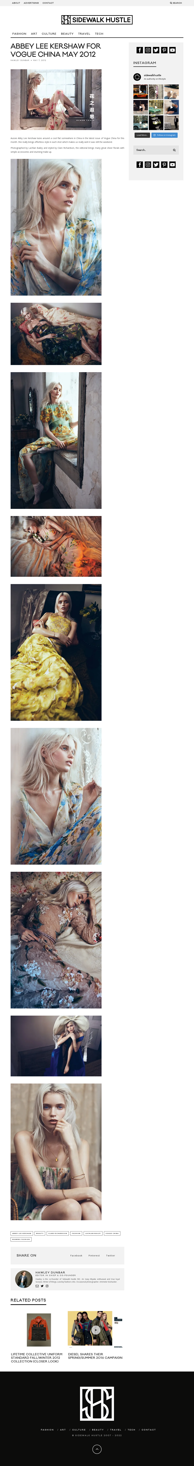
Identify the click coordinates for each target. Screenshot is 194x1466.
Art (34, 34)
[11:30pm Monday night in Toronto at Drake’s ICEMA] (140, 107)
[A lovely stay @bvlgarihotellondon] (140, 91)
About (16, 3)
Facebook (76, 1255)
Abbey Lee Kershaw (21, 1233)
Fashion (19, 34)
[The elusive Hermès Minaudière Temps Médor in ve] (171, 107)
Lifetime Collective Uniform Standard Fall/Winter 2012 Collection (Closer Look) (36, 1358)
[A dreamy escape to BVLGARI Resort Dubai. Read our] (171, 91)
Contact (48, 3)
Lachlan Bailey (93, 1233)
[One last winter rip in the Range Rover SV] (140, 122)
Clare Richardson (57, 1233)
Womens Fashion (21, 1239)
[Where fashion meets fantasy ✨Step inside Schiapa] (156, 91)
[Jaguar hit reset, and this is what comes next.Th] (171, 122)
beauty (39, 1233)
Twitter (110, 1255)
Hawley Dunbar (20, 60)
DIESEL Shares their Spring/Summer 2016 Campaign (95, 1356)
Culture (49, 34)
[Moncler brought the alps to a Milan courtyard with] (156, 107)
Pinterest (94, 1255)
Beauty (67, 34)
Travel (84, 34)
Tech (99, 34)
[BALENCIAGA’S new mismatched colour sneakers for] (156, 122)
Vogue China (112, 1233)
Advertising (31, 3)
